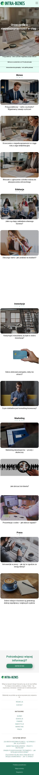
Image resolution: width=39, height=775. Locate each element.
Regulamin (19, 772)
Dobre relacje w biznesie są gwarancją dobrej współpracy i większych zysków (19, 602)
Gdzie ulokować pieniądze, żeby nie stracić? (19, 373)
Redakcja (19, 702)
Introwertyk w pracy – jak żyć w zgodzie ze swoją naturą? (19, 565)
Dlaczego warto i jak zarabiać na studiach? (19, 258)
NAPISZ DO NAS (19, 666)
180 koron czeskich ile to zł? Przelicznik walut (19, 62)
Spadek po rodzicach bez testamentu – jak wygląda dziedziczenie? (19, 751)
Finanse (19, 721)
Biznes (19, 75)
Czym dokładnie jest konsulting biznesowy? (19, 408)
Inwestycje (19, 304)
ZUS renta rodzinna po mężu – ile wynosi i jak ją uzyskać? (19, 742)
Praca (19, 532)
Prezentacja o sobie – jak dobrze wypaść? (19, 523)
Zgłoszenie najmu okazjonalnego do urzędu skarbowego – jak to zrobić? (19, 755)
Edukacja (19, 189)
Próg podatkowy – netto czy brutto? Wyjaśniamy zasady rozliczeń (19, 56)
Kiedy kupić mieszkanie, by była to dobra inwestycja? (19, 337)
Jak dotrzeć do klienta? (19, 486)
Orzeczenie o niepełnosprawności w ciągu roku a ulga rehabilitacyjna (19, 26)
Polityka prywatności (19, 765)
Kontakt (19, 705)
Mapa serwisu (19, 768)
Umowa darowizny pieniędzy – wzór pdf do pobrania (19, 67)
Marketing (19, 418)
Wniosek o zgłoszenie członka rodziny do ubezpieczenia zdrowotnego (19, 181)
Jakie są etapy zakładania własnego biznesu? (19, 222)
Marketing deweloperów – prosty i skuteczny (19, 451)
